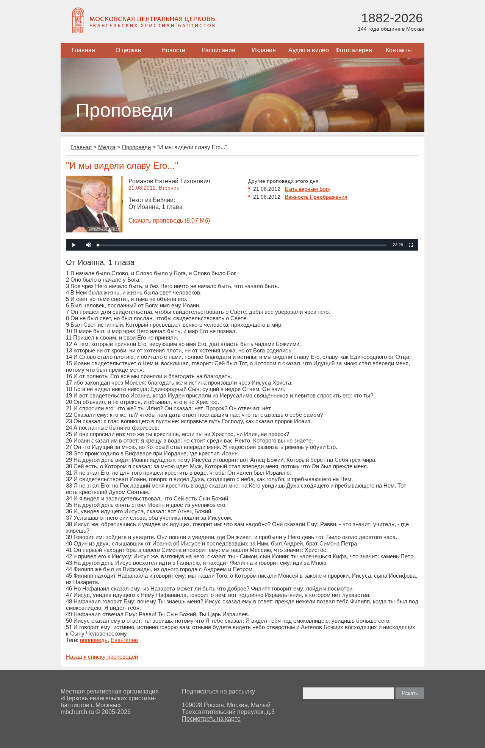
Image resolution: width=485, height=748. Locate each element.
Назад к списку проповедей (102, 656)
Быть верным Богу (307, 189)
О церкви (128, 50)
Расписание (218, 50)
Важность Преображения (316, 197)
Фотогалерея (353, 50)
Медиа (107, 147)
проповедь (94, 640)
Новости (173, 50)
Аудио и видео (308, 50)
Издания (264, 50)
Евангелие (124, 640)
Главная (83, 50)
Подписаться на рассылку (218, 691)
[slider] (242, 245)
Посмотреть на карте (211, 718)
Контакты (399, 50)
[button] (88, 245)
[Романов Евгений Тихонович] (94, 230)
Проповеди (136, 147)
